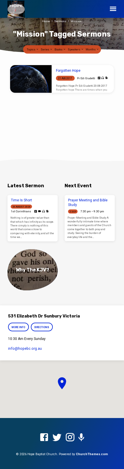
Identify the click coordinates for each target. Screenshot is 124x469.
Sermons (60, 21)
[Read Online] (99, 78)
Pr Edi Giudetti (86, 78)
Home (46, 21)
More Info (18, 327)
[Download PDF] (106, 78)
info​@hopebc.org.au (25, 349)
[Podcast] (81, 437)
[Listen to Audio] (102, 78)
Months (91, 49)
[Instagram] (70, 438)
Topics (31, 49)
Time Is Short (21, 200)
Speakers (74, 49)
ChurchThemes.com (92, 454)
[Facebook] (44, 438)
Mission (76, 21)
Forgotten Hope (68, 71)
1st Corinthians (21, 211)
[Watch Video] (40, 211)
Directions (42, 327)
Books (59, 49)
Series (45, 49)
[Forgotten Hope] (31, 79)
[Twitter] (57, 438)
